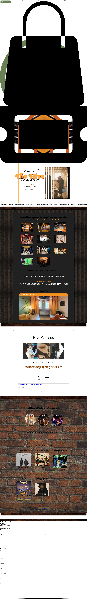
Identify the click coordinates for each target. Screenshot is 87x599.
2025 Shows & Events (3, 573)
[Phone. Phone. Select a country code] (46, 536)
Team (1, 583)
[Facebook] (43, 549)
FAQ (1, 578)
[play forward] (67, 284)
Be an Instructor (2, 568)
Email (1, 534)
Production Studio (3, 524)
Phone (45, 534)
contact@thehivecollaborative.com (5, 528)
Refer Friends (2, 588)
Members (2, 591)
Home (1, 550)
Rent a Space (2, 553)
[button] (43, 53)
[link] (43, 384)
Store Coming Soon (3, 596)
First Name (2, 529)
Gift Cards (2, 593)
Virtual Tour (2, 558)
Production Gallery (3, 563)
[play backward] (20, 284)
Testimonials (2, 555)
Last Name (46, 529)
